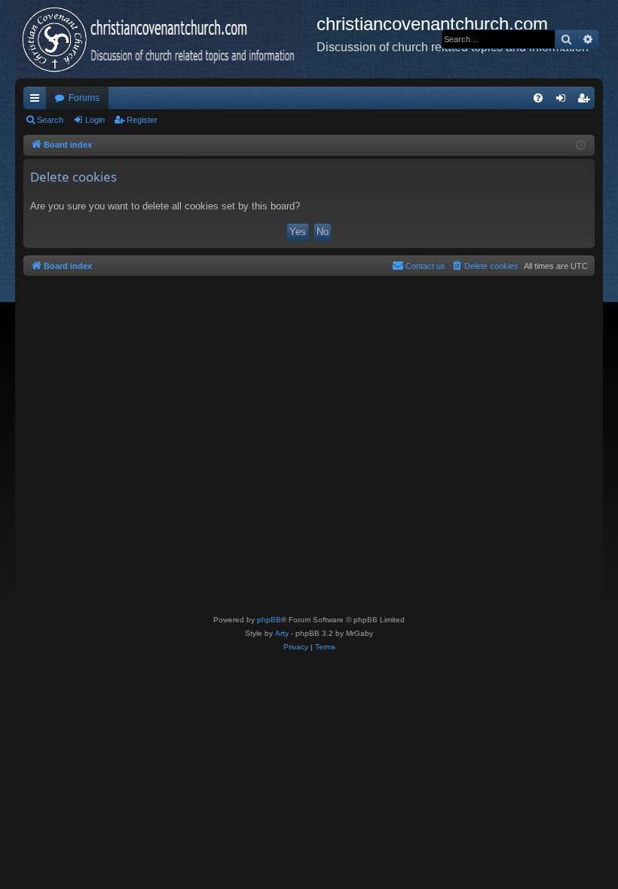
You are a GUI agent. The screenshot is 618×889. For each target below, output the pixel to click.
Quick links (37, 101)
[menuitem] (538, 98)
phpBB (269, 620)
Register (142, 119)
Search (50, 119)
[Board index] (166, 39)
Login (95, 119)
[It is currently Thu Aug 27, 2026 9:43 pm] (581, 145)
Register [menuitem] (586, 101)
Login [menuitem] (563, 101)
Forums (84, 98)
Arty (282, 633)
